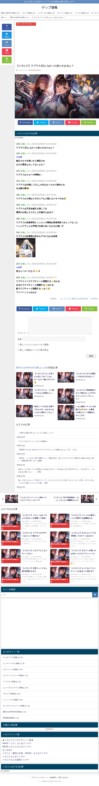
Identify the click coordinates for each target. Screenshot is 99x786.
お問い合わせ (63, 777)
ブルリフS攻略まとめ (28, 13)
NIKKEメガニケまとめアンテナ (16, 747)
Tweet (7, 37)
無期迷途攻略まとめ (11, 718)
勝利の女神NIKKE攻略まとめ (10, 13)
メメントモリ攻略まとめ (13, 700)
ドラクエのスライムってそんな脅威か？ (33, 441)
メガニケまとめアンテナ (13, 756)
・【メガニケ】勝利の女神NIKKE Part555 (77, 299)
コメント (23, 333)
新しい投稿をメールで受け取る (34, 350)
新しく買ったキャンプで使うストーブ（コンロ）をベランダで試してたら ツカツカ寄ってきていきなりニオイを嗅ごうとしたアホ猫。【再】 (56, 481)
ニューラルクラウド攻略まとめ (15, 688)
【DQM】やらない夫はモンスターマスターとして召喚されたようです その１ (47, 449)
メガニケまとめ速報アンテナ (15, 760)
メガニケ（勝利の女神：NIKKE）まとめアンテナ (25, 753)
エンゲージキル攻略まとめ (46, 13)
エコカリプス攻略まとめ (13, 657)
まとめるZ (7, 750)
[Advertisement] (57, 45)
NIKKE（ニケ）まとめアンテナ (16, 743)
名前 (20, 339)
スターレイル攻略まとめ (64, 13)
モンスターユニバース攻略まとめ (16, 706)
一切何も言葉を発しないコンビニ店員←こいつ (35, 433)
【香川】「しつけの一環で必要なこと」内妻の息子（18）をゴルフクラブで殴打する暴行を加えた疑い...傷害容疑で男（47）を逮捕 (56, 459)
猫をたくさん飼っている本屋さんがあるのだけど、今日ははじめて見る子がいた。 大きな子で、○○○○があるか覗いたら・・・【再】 (56, 470)
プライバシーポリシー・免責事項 (43, 777)
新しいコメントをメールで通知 (34, 344)
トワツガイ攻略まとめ (82, 13)
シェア (7, 28)
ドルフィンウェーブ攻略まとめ (15, 675)
